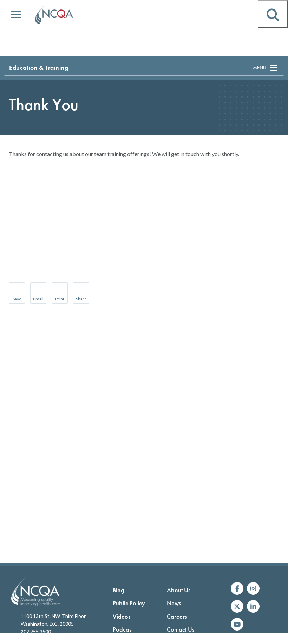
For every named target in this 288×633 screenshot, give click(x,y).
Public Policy (129, 603)
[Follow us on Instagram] (253, 588)
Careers (177, 616)
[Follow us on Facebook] (237, 588)
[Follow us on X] (237, 606)
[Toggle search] (273, 14)
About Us (178, 590)
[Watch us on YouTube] (237, 624)
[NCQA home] (54, 14)
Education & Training (38, 68)
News (174, 603)
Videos (121, 616)
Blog (118, 590)
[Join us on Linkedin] (253, 606)
